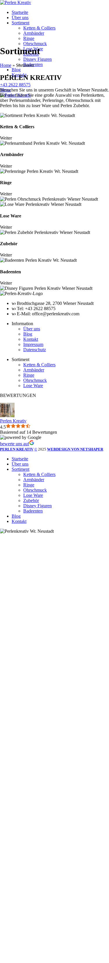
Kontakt (30, 339)
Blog (27, 334)
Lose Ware (33, 385)
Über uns (31, 328)
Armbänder (33, 33)
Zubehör (31, 500)
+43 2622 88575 (15, 84)
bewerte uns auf (14, 443)
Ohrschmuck (35, 43)
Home (5, 65)
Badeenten (33, 510)
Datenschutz (34, 349)
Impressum (33, 344)
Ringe (28, 38)
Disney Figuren (37, 59)
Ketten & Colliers (39, 27)
